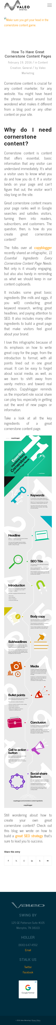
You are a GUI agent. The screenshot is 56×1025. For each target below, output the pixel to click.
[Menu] (48, 5)
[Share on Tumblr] (40, 860)
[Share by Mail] (48, 860)
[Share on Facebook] (8, 860)
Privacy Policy (36, 1020)
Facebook (28, 972)
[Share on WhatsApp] (24, 860)
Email (28, 950)
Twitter (28, 967)
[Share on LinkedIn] (32, 860)
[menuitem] (48, 5)
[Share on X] (16, 860)
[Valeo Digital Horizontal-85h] (23, 5)
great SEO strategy (29, 836)
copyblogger (43, 247)
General (27, 67)
